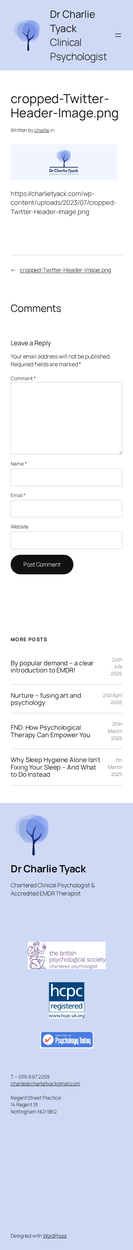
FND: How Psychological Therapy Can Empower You (50, 731)
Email (18, 495)
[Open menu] (118, 35)
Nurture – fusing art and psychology (46, 699)
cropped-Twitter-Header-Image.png (65, 270)
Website (19, 526)
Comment (23, 378)
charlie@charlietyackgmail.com (45, 1083)
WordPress (55, 1235)
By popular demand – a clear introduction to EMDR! (52, 666)
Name (19, 463)
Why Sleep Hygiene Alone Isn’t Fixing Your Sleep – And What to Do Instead (55, 767)
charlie (41, 130)
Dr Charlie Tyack (48, 868)
